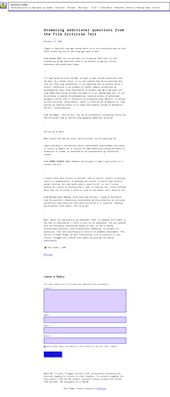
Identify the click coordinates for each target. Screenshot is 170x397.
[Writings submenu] (88, 7)
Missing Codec (19, 5)
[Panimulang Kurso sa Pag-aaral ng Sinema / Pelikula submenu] (64, 7)
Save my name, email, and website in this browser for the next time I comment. (82, 346)
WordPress (101, 388)
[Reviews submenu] (76, 7)
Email (47, 325)
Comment (48, 288)
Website (47, 336)
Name (46, 315)
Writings (48, 254)
